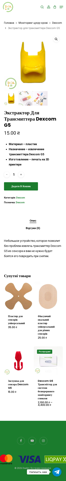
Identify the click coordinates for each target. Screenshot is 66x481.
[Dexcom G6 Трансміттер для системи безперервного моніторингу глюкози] (48, 360)
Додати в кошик (21, 186)
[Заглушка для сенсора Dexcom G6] (18, 360)
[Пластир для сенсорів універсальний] (18, 296)
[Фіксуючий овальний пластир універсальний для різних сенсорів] (48, 296)
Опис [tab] (33, 220)
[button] (61, 7)
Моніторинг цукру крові (33, 22)
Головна (9, 22)
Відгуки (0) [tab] (33, 228)
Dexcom (57, 22)
